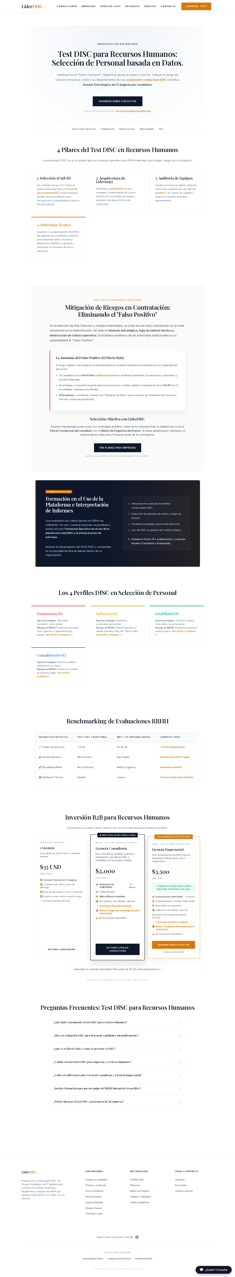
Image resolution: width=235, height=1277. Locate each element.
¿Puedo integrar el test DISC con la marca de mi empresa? (89, 1101)
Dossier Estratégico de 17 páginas (39, 1184)
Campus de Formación (119, 1258)
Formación (107, 129)
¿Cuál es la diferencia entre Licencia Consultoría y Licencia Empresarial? (98, 1075)
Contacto (168, 6)
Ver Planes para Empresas (117, 447)
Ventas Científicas (139, 1202)
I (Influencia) (102, 375)
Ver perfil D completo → (59, 634)
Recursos (132, 6)
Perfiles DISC (110, 6)
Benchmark (147, 129)
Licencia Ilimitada (94, 1202)
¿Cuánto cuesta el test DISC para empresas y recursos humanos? (92, 1062)
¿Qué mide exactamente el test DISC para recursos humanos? (90, 1022)
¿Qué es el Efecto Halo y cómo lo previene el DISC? (85, 1048)
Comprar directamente (173, 952)
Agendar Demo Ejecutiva (118, 101)
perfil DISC (117, 188)
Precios (150, 6)
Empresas (89, 6)
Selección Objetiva (84, 129)
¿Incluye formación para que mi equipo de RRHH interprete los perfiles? (97, 1088)
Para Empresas (93, 1196)
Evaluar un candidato (97, 1179)
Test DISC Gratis (94, 1213)
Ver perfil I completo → (109, 634)
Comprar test (196, 6)
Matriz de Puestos (139, 1191)
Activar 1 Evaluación (61, 949)
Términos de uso (184, 1191)
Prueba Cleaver (94, 1208)
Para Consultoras (94, 1191)
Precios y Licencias (96, 1185)
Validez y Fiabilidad (140, 1196)
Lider (32, 6)
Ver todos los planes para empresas (133, 111)
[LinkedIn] (136, 1237)
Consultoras (67, 6)
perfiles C (161, 192)
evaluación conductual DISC (146, 79)
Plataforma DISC (143, 1258)
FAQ (161, 129)
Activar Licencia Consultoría (117, 949)
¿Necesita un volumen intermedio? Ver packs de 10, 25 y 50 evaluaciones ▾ (116, 969)
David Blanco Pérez (93, 1258)
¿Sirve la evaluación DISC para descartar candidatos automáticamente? (96, 1035)
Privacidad (180, 1185)
